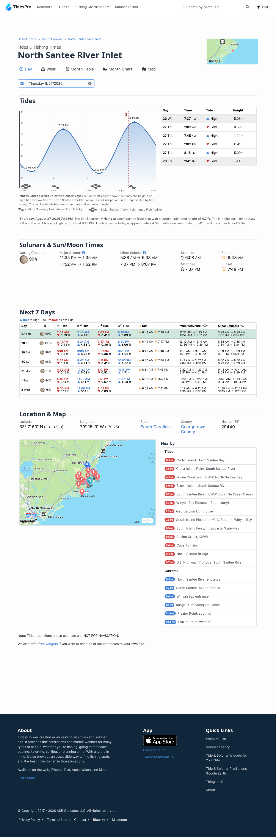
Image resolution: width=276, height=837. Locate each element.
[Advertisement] (138, 25)
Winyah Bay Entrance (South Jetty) (197, 503)
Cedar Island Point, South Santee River (200, 469)
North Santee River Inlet (84, 39)
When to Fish (216, 739)
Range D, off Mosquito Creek (193, 605)
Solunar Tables (126, 7)
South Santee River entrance (193, 588)
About (210, 790)
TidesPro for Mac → (158, 757)
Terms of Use (57, 820)
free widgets (48, 644)
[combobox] (213, 7)
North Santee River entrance (193, 579)
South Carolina (52, 39)
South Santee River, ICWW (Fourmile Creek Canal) (209, 494)
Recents (43, 7)
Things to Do (216, 782)
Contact (80, 820)
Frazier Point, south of (188, 613)
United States (27, 39)
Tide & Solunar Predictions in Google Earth (228, 771)
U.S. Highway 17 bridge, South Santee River (204, 562)
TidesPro (22, 6)
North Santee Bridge (187, 554)
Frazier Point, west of (188, 622)
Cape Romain (181, 545)
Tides (62, 7)
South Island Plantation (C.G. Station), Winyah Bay (209, 520)
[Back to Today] (90, 83)
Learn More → (28, 778)
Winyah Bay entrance (187, 596)
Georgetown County (193, 429)
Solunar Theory (218, 747)
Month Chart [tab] (120, 69)
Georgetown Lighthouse (189, 511)
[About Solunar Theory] (83, 253)
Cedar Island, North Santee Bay (195, 460)
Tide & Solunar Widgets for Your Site (226, 757)
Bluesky (99, 820)
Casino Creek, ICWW (187, 537)
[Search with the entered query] (247, 7)
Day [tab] (28, 69)
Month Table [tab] (82, 69)
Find (264, 7)
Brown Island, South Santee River (197, 486)
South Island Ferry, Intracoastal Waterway (202, 528)
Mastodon (119, 820)
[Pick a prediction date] (22, 83)
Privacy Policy (29, 820)
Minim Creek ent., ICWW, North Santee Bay (204, 477)
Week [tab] (50, 69)
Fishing (91, 7)
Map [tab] (151, 69)
